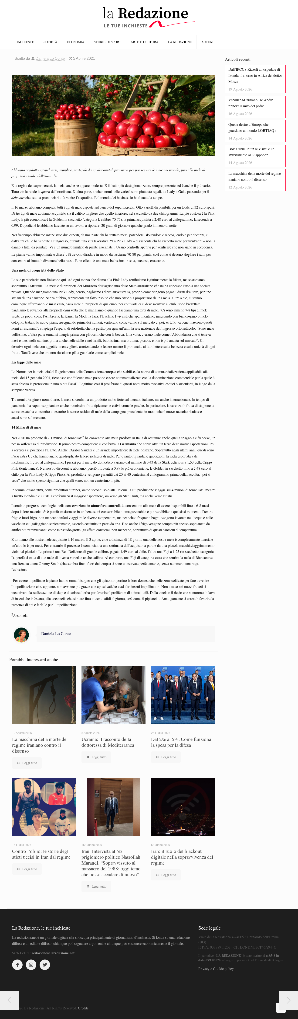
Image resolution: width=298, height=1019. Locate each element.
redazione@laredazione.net (53, 953)
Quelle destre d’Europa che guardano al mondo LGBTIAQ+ (252, 127)
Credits (83, 1007)
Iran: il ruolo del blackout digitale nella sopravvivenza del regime (182, 857)
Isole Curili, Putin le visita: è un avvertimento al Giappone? (251, 151)
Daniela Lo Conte (50, 58)
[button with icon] (17, 965)
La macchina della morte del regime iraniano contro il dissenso (40, 745)
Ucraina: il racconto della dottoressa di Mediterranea (107, 742)
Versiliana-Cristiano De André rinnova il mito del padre (250, 102)
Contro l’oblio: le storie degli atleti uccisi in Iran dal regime (41, 854)
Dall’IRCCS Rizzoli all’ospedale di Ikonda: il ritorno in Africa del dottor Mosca (255, 75)
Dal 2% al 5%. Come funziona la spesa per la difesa (181, 742)
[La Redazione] (149, 17)
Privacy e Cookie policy (216, 968)
